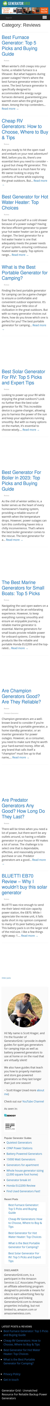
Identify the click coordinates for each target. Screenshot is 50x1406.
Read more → (10, 108)
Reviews (6, 61)
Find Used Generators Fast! (23, 1191)
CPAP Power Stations (19, 1148)
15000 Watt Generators (21, 1159)
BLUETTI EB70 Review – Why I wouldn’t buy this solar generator (24, 883)
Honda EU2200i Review (21, 1185)
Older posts (6, 978)
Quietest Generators (19, 1142)
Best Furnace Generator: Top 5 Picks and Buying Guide (19, 45)
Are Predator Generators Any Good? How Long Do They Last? (23, 808)
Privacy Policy (11, 1374)
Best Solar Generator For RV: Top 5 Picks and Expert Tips (23, 377)
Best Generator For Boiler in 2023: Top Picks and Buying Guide (21, 480)
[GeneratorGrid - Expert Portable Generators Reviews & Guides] (16, 3)
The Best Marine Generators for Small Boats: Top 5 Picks (23, 587)
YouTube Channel (33, 1101)
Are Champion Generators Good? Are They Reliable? (21, 696)
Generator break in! (19, 1180)
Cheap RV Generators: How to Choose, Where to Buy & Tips (25, 128)
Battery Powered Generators (24, 1154)
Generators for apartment (23, 1165)
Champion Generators (11, 713)
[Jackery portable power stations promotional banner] (25, 10)
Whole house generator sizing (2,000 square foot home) (25, 1172)
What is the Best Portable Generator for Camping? (25, 272)
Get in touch (11, 1379)
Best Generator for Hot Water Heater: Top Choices (25, 202)
